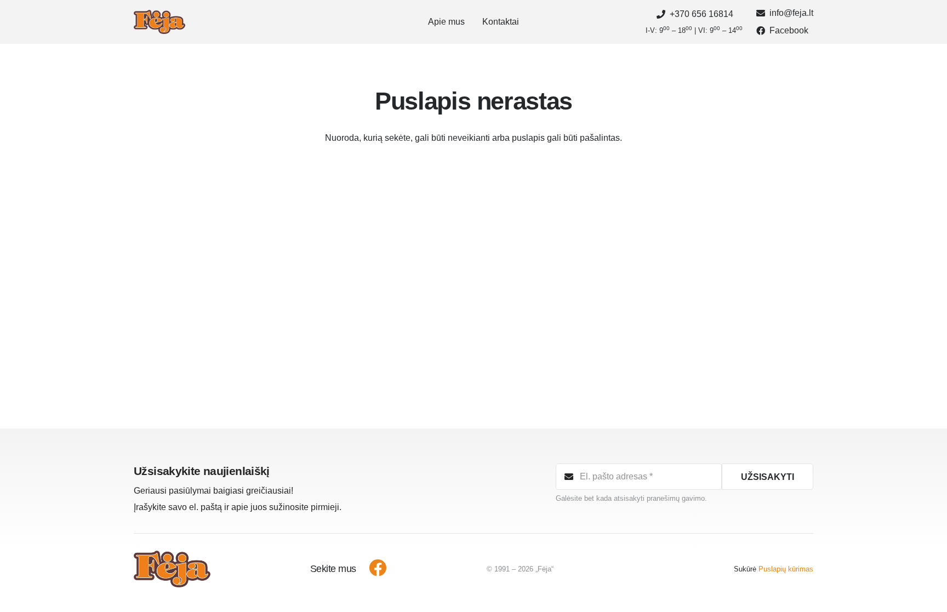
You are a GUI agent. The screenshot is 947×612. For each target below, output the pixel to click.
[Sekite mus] (371, 569)
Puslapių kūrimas (785, 569)
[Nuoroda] (159, 22)
